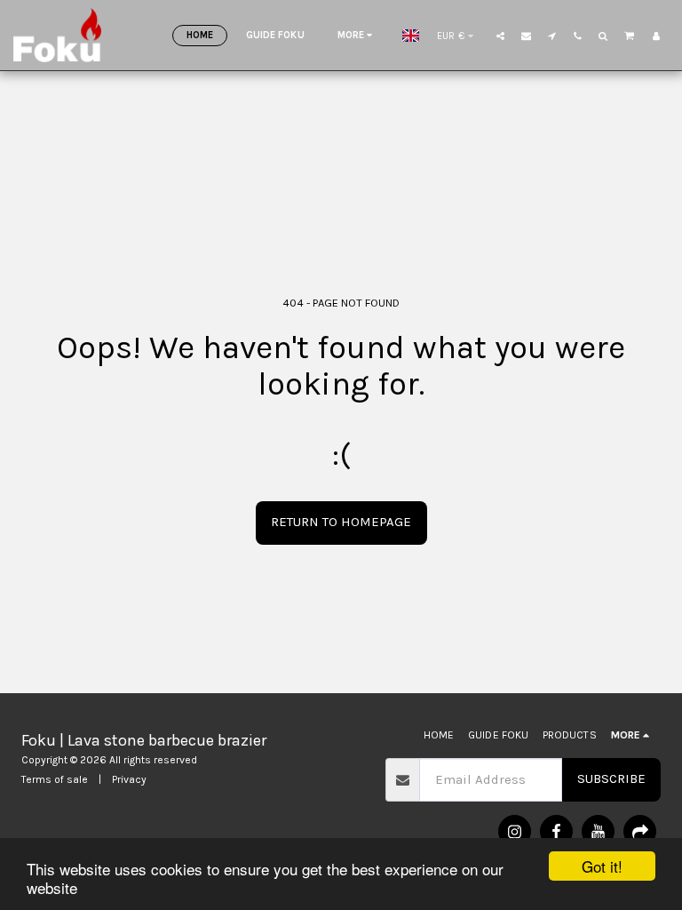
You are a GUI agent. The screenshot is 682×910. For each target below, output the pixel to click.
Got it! (602, 866)
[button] (500, 35)
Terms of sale (54, 779)
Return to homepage (341, 522)
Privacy (129, 779)
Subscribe (611, 778)
